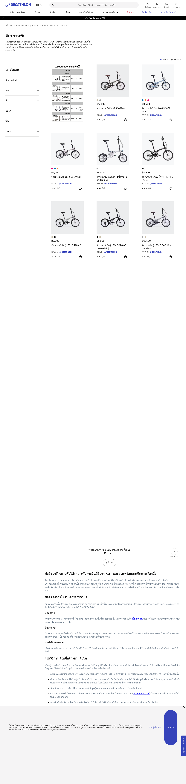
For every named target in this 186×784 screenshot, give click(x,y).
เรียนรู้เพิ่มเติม (155, 727)
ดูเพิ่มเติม (109, 562)
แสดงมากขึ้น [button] (10, 50)
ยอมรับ (171, 727)
